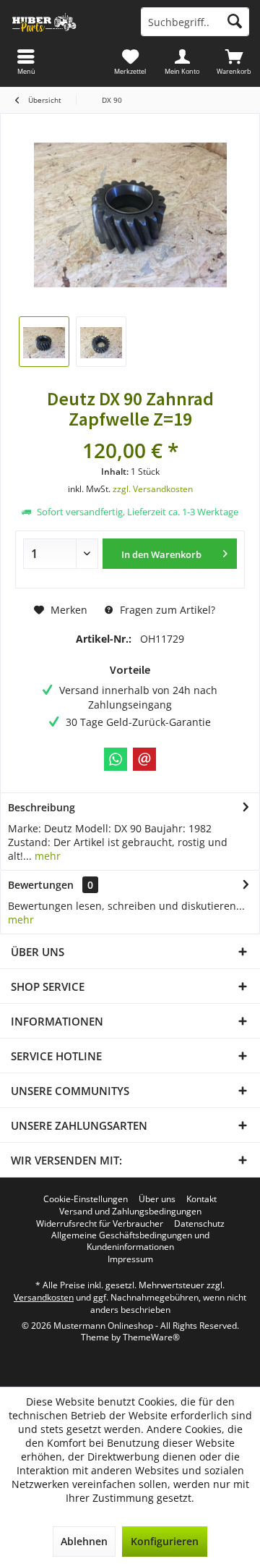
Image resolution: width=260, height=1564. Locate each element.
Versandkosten (44, 1297)
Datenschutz (199, 1224)
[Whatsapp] (115, 759)
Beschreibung (41, 807)
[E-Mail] (144, 759)
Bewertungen (41, 885)
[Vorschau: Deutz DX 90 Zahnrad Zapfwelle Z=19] (44, 341)
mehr (46, 856)
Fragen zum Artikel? (166, 610)
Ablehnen (84, 1541)
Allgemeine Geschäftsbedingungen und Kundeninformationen (130, 1241)
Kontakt (201, 1199)
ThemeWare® (151, 1337)
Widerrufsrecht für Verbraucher (99, 1224)
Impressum (130, 1259)
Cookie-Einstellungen (85, 1199)
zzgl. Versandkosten (153, 489)
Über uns (157, 1199)
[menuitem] (234, 61)
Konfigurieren (165, 1541)
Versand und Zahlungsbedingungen (130, 1211)
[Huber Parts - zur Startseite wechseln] (65, 21)
